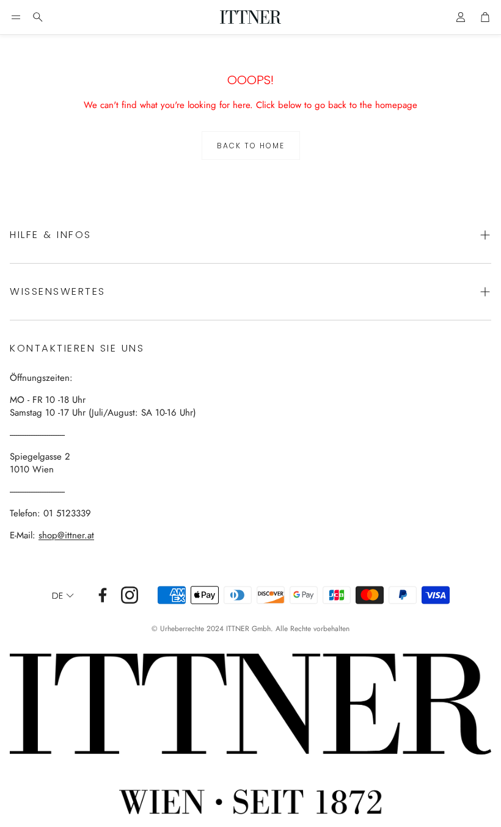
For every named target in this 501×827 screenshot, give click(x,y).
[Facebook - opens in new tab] (102, 595)
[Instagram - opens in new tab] (129, 595)
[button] (16, 17)
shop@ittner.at (66, 535)
